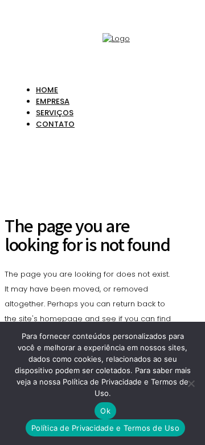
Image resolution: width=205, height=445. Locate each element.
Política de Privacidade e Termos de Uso (105, 427)
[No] (190, 383)
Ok (105, 410)
